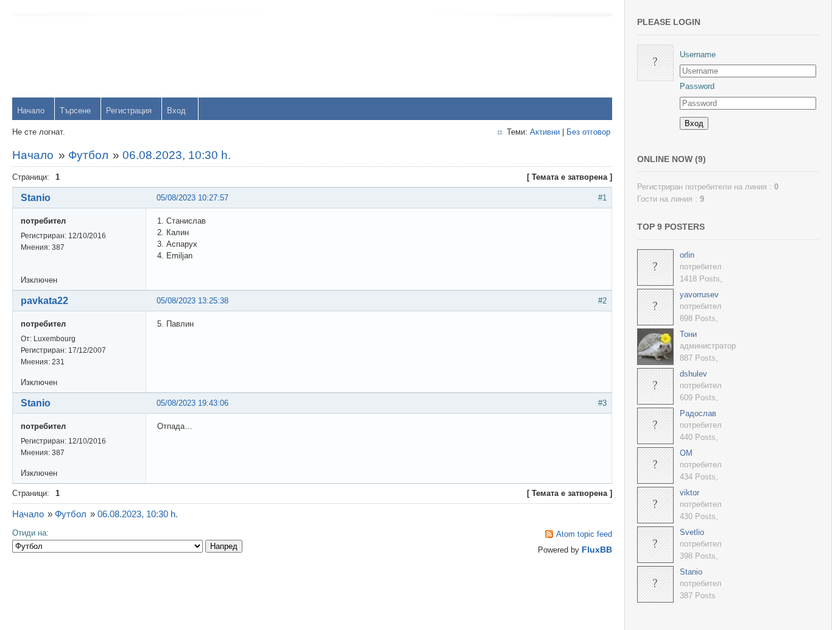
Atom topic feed (584, 534)
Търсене (75, 110)
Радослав (698, 413)
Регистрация (129, 110)
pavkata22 (44, 301)
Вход (176, 110)
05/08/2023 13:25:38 (192, 300)
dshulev (693, 373)
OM (686, 453)
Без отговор (588, 131)
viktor (689, 492)
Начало (30, 110)
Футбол (88, 155)
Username (698, 54)
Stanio (36, 198)
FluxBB (597, 549)
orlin (687, 255)
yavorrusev (699, 294)
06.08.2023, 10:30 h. (176, 155)
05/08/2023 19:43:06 (192, 403)
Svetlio (692, 532)
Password (697, 86)
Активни (545, 131)
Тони (688, 334)
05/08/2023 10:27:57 (192, 197)
